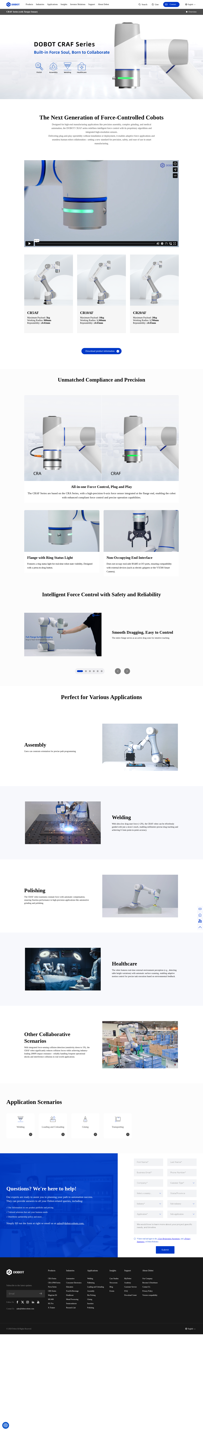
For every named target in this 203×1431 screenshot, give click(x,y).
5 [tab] (98, 671)
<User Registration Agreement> (168, 1239)
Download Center (130, 1295)
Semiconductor (71, 1303)
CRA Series (52, 1279)
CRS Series (52, 1291)
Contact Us (146, 1287)
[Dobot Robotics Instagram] (28, 1302)
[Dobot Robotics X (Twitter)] (22, 1302)
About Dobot (103, 4)
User (157, 4)
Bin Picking (91, 1295)
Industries (40, 4)
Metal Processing (72, 1299)
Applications (52, 4)
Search (144, 4)
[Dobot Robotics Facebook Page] (17, 1302)
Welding (90, 1279)
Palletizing (91, 1283)
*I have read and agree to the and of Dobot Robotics (163, 1240)
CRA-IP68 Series (54, 1283)
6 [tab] (102, 671)
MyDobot (127, 1279)
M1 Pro (50, 1303)
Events (112, 1291)
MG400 (51, 1299)
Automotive (70, 1279)
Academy (127, 1283)
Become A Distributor (150, 1283)
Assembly (90, 1291)
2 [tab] (86, 671)
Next (127, 671)
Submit (165, 1250)
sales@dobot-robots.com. (70, 1223)
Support (91, 4)
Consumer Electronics (74, 1283)
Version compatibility (149, 1295)
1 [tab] (80, 671)
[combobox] (182, 1183)
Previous (118, 671)
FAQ (126, 1291)
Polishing (90, 1308)
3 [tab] (90, 671)
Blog (111, 1287)
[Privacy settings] (5, 1425)
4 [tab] (94, 671)
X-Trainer (51, 1308)
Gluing (89, 1299)
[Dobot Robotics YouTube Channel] (38, 1302)
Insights (64, 4)
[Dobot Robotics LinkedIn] (33, 1302)
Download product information (100, 351)
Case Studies (114, 1279)
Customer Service (130, 1287)
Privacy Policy (147, 1291)
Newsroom (113, 1283)
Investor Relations (77, 4)
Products (29, 4)
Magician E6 (52, 1295)
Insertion (90, 1303)
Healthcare (70, 1295)
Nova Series (52, 1287)
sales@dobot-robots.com (25, 1309)
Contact (173, 4)
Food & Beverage (72, 1291)
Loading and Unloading (95, 1287)
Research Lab (71, 1308)
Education (69, 1287)
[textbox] (182, 1183)
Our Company (147, 1279)
